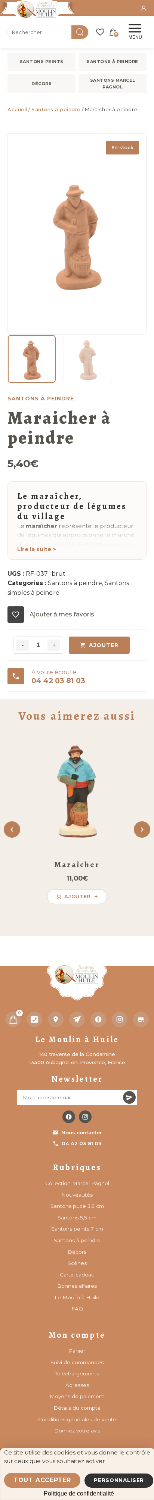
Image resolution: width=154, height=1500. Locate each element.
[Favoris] (100, 32)
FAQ (77, 1309)
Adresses (77, 1385)
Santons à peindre (112, 61)
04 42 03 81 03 (82, 1143)
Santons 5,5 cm (77, 1218)
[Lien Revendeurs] (141, 1019)
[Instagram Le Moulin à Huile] (85, 1116)
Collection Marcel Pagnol (77, 1183)
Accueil (17, 109)
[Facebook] (98, 1019)
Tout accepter (42, 1480)
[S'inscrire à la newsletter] (129, 1097)
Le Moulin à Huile (77, 1297)
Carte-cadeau (77, 1275)
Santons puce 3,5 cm (77, 1206)
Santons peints (42, 61)
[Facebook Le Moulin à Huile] (68, 1116)
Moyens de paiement (77, 1396)
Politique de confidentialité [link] (79, 1493)
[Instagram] (119, 1019)
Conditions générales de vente (77, 1419)
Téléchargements (77, 1373)
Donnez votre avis (77, 1431)
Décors (41, 83)
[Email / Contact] (77, 1019)
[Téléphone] (34, 1019)
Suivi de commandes (77, 1362)
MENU (135, 37)
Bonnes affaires (77, 1286)
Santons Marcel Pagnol (112, 84)
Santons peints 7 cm (77, 1229)
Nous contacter (81, 1132)
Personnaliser (119, 1480)
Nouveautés (77, 1195)
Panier (77, 1351)
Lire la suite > (36, 549)
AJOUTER (103, 645)
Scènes (77, 1263)
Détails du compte (77, 1408)
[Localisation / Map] (56, 1019)
